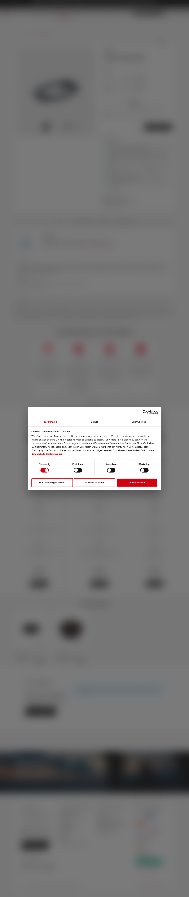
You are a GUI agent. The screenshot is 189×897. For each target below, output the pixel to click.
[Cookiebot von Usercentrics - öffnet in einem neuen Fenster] (145, 412)
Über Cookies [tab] (139, 422)
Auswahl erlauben (94, 482)
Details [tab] (94, 422)
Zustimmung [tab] (50, 422)
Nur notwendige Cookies (52, 482)
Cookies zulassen (137, 482)
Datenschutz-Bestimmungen (47, 454)
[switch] (78, 470)
